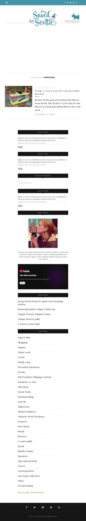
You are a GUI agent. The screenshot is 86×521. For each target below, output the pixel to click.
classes (21, 347)
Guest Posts (24, 391)
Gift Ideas (23, 386)
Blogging (22, 342)
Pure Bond (23, 426)
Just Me (22, 401)
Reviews (22, 436)
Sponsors (45, 87)
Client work (24, 352)
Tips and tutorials (27, 461)
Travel (21, 466)
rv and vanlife (25, 441)
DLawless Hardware (29, 367)
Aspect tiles (24, 337)
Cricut (21, 357)
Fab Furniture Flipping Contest (34, 377)
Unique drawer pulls (29, 319)
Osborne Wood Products (31, 416)
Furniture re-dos (27, 381)
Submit (20, 147)
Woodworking (25, 485)
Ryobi (37, 87)
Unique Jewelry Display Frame (34, 314)
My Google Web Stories (31, 492)
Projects (22, 421)
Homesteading (26, 396)
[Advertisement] (43, 51)
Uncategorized (26, 470)
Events (21, 372)
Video (53, 87)
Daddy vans (24, 362)
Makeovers (24, 406)
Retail (21, 431)
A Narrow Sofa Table (29, 324)
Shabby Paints (25, 451)
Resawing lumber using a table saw (37, 309)
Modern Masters (27, 411)
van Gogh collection (29, 475)
